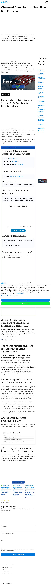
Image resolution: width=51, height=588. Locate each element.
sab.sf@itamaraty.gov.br (16, 176)
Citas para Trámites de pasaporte (13, 439)
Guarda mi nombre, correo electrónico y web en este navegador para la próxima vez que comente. (18, 550)
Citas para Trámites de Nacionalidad (14, 441)
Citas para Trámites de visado (12, 433)
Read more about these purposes (9, 296)
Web (2, 540)
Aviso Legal (5, 569)
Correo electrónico (7, 533)
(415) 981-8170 (13, 158)
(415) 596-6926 (18, 164)
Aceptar (25, 300)
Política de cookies (7, 574)
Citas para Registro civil (11, 437)
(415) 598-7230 (16, 161)
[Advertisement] (18, 24)
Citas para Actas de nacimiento (13, 435)
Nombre (4, 526)
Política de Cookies (19, 293)
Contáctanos (5, 571)
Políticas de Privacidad (8, 565)
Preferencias (25, 303)
